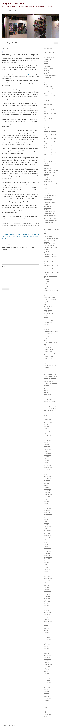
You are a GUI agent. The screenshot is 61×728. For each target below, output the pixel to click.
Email (3, 272)
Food (45, 233)
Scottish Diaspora (48, 91)
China (45, 188)
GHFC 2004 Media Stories (49, 240)
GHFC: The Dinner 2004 (49, 245)
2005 (45, 111)
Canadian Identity (48, 181)
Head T (45, 283)
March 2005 (46, 675)
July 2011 (46, 539)
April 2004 (46, 694)
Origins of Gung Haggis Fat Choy (51, 337)
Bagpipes (46, 177)
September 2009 (48, 578)
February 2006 (47, 655)
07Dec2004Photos (48, 104)
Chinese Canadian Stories (50, 75)
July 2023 (46, 442)
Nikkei (45, 82)
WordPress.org (47, 716)
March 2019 (46, 462)
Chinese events (47, 197)
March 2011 (46, 546)
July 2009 (46, 582)
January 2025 (47, 433)
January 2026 (47, 421)
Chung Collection (48, 77)
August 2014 (47, 480)
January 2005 (47, 678)
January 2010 (47, 571)
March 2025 (46, 430)
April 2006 (46, 652)
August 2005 (47, 666)
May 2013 (46, 499)
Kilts (45, 304)
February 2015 (47, 476)
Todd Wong (46, 392)
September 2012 (48, 514)
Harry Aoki (46, 281)
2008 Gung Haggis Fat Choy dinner (20, 223)
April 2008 (46, 609)
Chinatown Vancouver (49, 190)
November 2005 (47, 660)
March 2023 (46, 444)
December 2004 (47, 680)
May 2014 (46, 481)
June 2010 (46, 562)
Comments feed (47, 714)
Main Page (23, 225)
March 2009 (46, 589)
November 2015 (47, 469)
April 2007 (46, 630)
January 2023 (47, 446)
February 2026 (47, 419)
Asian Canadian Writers (49, 52)
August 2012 (47, 516)
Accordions (46, 165)
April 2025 (46, 428)
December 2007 (47, 616)
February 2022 (47, 449)
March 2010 (46, 567)
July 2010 (46, 560)
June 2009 (46, 584)
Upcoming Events (48, 399)
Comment (4, 249)
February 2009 (47, 591)
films (45, 227)
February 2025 (47, 431)
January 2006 (47, 657)
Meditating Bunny (48, 86)
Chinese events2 (48, 199)
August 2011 (47, 537)
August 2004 (47, 687)
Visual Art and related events (50, 408)
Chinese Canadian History (50, 195)
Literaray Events (48, 317)
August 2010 (47, 558)
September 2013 (48, 494)
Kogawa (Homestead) (49, 57)
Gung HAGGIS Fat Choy (13, 3)
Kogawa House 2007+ (49, 313)
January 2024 (47, 439)
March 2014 (46, 485)
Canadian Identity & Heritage (50, 183)
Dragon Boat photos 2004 (50, 217)
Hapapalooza (47, 84)
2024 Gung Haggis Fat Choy (50, 159)
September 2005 (48, 664)
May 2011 (46, 542)
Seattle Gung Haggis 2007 (50, 374)
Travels (46, 396)
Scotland (46, 369)
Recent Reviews (47, 347)
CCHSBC (46, 61)
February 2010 (47, 569)
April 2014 (46, 483)
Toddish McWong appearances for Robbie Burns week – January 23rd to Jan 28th (11, 236)
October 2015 (47, 471)
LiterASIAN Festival (48, 322)
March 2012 (46, 524)
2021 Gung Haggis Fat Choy (50, 152)
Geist (45, 81)
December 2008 (47, 594)
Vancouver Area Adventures (50, 403)
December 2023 (47, 440)
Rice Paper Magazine (49, 54)
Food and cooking (48, 236)
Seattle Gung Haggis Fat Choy (51, 376)
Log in (45, 711)
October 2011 (47, 533)
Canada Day (47, 179)
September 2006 (48, 643)
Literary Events (47, 319)
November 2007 (47, 618)
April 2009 (46, 587)
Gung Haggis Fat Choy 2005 (50, 254)
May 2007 (46, 628)
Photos (45, 338)
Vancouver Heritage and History (51, 406)
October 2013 (47, 492)
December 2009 (47, 573)
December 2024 (47, 435)
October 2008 (47, 598)
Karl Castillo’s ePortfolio (49, 95)
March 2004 (46, 696)
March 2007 (46, 632)
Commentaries (47, 206)
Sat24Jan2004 (47, 367)
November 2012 (47, 510)
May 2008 (46, 607)
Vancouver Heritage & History (51, 405)
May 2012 (46, 521)
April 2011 (46, 544)
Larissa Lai (46, 70)
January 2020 (47, 458)
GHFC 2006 (46, 242)
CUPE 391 (46, 209)
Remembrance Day (48, 351)
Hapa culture (47, 279)
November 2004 (47, 682)
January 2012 (47, 528)
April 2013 (46, 501)
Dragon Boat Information (49, 213)
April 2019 (46, 460)
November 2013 (47, 490)
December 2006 (47, 637)
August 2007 (47, 623)
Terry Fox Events (48, 388)
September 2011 (48, 535)
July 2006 (46, 646)
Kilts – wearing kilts (48, 306)
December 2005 (47, 659)
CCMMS (46, 63)
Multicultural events (48, 326)
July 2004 (46, 689)
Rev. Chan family (48, 354)
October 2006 (47, 641)
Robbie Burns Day (48, 358)
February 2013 (47, 505)
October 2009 (47, 576)
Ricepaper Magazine (49, 356)
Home (3, 10)
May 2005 (46, 671)
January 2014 (47, 487)
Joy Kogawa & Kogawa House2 (51, 301)
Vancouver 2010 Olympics (50, 401)
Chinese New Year (48, 204)
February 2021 (47, 455)
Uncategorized (47, 397)
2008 (45, 129)
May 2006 (46, 650)
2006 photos (47, 122)
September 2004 (48, 686)
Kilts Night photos (48, 310)
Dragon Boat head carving (50, 211)
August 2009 (47, 580)
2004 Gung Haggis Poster (49, 109)
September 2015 (48, 473)
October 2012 (47, 512)
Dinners (16, 10)
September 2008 (48, 600)
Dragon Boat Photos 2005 (50, 218)
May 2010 (46, 564)
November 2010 (47, 553)
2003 (45, 106)
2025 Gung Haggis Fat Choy (50, 161)
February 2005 (47, 677)
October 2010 (47, 555)
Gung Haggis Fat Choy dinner (14, 225)
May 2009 (46, 585)
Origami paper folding (49, 335)
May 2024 (46, 437)
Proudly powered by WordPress (8, 725)
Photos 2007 (47, 340)
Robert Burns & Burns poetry (50, 360)
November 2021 (47, 453)
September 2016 (48, 467)
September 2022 (48, 447)
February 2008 (47, 612)
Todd (38, 225)
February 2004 (47, 698)
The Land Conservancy (49, 79)
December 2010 (47, 551)
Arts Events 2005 (48, 166)
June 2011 (46, 541)
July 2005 (46, 668)
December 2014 (47, 478)
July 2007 (46, 625)
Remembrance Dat (48, 349)
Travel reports (47, 394)
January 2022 (47, 451)
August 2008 (47, 601)
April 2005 (46, 673)
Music (45, 328)
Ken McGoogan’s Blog (49, 68)
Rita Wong (46, 72)
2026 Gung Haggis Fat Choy (50, 163)
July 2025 (46, 424)
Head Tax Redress (48, 285)
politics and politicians (49, 345)
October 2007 (47, 619)
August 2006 (47, 644)
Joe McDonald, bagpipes (49, 297)
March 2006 (46, 653)
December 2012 (47, 508)
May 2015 (46, 474)
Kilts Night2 (46, 311)
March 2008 (46, 610)
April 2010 (46, 566)
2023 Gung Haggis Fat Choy (50, 158)
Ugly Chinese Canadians (49, 59)
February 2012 (47, 526)
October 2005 (47, 662)
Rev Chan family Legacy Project (51, 353)
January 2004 (47, 700)
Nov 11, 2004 (47, 329)
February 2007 (47, 634)
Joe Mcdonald (47, 90)
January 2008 (47, 614)
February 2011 (47, 548)
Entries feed (47, 712)
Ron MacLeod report (48, 362)
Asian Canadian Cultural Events (51, 170)
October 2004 (47, 684)
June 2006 (46, 648)
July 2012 (46, 517)
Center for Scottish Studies (50, 64)
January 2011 (47, 550)
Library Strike (47, 315)
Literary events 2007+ (49, 320)
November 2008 (47, 596)
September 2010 (48, 557)
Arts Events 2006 (48, 168)
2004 (45, 107)
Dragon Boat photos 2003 (50, 215)
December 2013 (47, 489)
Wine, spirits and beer (49, 410)
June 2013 (46, 498)
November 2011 (47, 532)
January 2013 (47, 507)
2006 (45, 116)
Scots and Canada (48, 93)
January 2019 (47, 464)
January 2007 (47, 635)
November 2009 (47, 575)
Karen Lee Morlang (48, 88)
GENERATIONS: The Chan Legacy (51, 238)
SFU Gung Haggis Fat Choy (50, 378)
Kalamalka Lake (47, 303)
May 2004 (46, 693)
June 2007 (46, 626)
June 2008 (46, 605)
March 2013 (46, 503)
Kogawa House (47, 56)
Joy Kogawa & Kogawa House (50, 299)
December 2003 (47, 702)
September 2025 (48, 422)
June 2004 (46, 691)
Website (4, 277)
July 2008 (46, 603)
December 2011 (47, 530)
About (9, 10)
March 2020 (46, 456)
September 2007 (48, 621)
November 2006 (47, 639)
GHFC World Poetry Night (49, 243)
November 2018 (47, 465)
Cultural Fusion (32, 223)
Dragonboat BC (47, 66)
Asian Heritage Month (49, 175)
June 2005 (46, 669)
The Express (31, 74)
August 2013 (47, 496)
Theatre (46, 390)
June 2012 (46, 519)
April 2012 (46, 523)
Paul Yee (46, 73)
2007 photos (47, 127)
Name (4, 266)
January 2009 (47, 592)
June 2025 (46, 426)
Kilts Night (46, 308)
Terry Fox (46, 387)
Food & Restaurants (48, 235)
